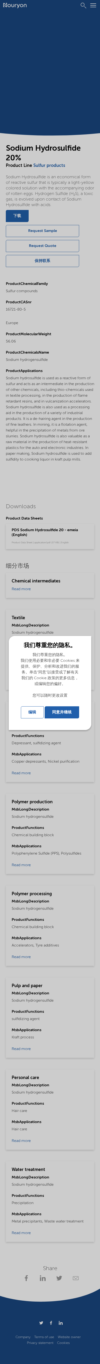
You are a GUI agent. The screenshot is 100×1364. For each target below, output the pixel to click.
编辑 (32, 712)
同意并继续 (62, 712)
